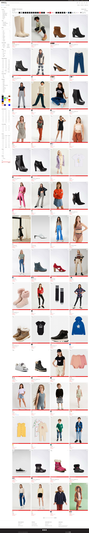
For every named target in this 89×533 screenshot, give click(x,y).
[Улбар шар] (3, 103)
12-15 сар (6, 135)
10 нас (9, 64)
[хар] (3, 98)
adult (8, 44)
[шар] (9, 101)
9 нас (6, 64)
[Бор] (9, 96)
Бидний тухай (20, 523)
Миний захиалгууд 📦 (70, 0)
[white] (3, 107)
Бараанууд (5, 7)
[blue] (9, 105)
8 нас (3, 64)
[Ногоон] (5, 98)
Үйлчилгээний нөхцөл (34, 523)
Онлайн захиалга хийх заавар (48, 525)
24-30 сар (3, 138)
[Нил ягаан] (7, 101)
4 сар (9, 61)
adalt (3, 47)
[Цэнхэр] (5, 96)
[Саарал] (7, 98)
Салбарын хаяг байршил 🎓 (77, 0)
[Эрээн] (5, 103)
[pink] (3, 105)
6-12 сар (3, 135)
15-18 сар (9, 135)
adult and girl (8, 47)
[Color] (7, 105)
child (4, 44)
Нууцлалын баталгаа (34, 524)
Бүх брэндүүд (86, 10)
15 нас (6, 67)
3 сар (3, 61)
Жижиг (6, 147)
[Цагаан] (9, 98)
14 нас (3, 67)
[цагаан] (9, 103)
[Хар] (3, 96)
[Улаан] (9, 100)
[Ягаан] (7, 96)
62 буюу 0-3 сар (6, 70)
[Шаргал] (7, 100)
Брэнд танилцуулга (20, 525)
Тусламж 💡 (82, 0)
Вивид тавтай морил (3, 0)
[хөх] (3, 100)
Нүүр (1, 7)
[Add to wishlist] (29, 383)
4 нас (6, 61)
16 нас (9, 67)
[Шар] (5, 100)
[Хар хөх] (5, 105)
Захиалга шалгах (47, 523)
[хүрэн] (7, 103)
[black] (3, 101)
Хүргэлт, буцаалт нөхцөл (35, 525)
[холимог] (5, 101)
